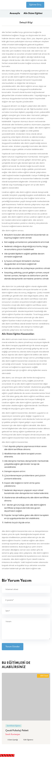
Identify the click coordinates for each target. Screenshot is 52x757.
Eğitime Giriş (35, 5)
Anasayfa (15, 13)
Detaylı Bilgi (26, 23)
